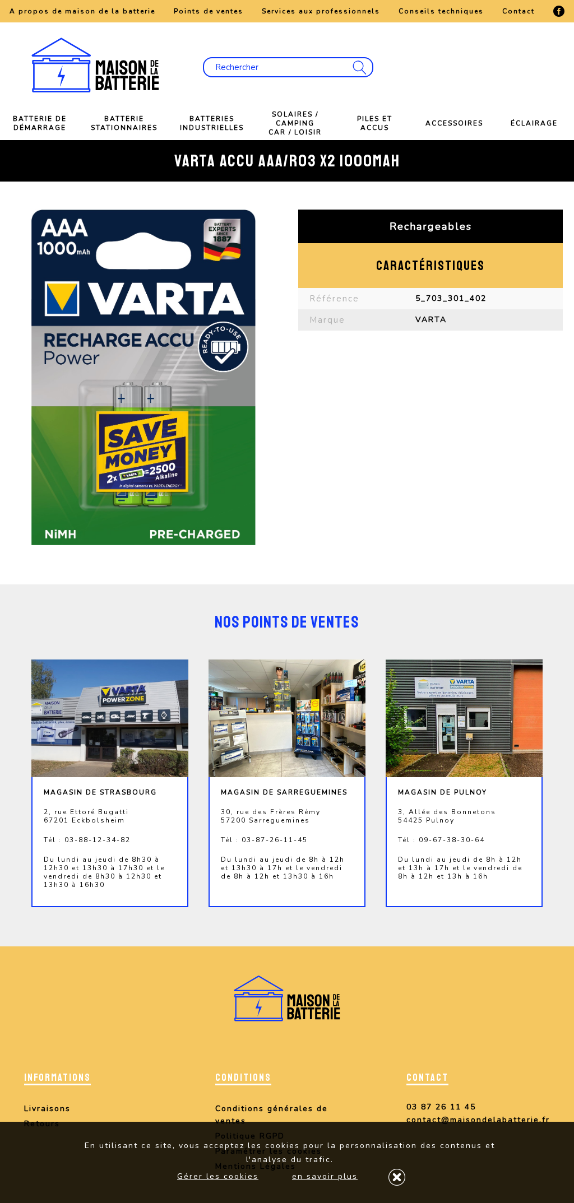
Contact (518, 11)
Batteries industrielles (212, 123)
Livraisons (47, 1108)
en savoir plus (325, 1176)
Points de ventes (208, 11)
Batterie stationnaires (124, 123)
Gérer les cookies (217, 1176)
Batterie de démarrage (40, 123)
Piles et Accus (374, 123)
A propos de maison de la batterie (82, 11)
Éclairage (534, 123)
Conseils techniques (441, 11)
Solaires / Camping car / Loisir (295, 123)
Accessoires (454, 123)
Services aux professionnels (321, 11)
